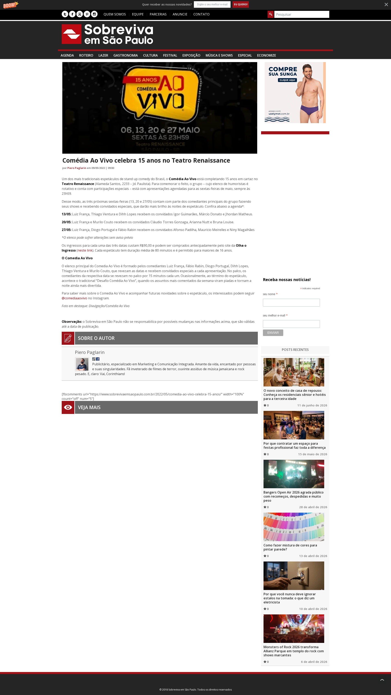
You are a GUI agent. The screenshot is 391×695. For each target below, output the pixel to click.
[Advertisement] (255, 37)
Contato (201, 14)
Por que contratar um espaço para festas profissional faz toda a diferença (295, 445)
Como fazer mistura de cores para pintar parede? (290, 547)
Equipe (138, 14)
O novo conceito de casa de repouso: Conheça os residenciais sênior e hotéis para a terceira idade (295, 394)
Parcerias (158, 14)
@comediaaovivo (74, 298)
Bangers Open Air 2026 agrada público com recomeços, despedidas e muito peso (294, 496)
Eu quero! (241, 4)
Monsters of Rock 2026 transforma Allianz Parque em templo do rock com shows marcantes (294, 651)
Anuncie (180, 14)
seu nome (270, 295)
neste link (85, 250)
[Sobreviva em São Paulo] (107, 34)
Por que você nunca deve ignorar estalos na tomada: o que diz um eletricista (290, 598)
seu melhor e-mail (275, 316)
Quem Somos (115, 14)
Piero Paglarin (76, 168)
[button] (195, 4)
